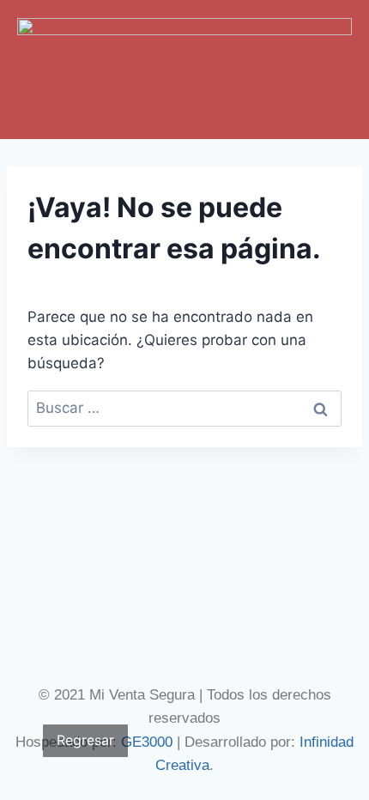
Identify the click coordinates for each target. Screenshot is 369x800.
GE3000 (146, 742)
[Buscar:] (184, 407)
